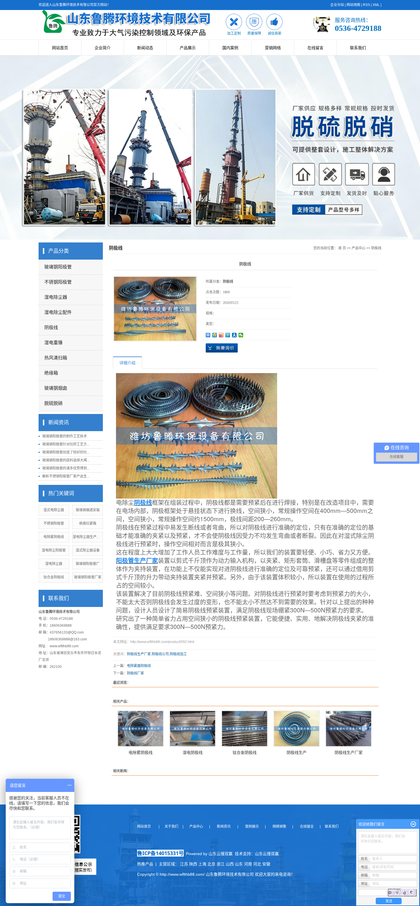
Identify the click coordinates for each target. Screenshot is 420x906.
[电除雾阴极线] (140, 728)
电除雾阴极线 (53, 537)
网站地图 (353, 5)
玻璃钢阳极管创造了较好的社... (65, 452)
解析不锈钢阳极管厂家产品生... (65, 476)
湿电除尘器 (55, 297)
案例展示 (251, 827)
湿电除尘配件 (58, 312)
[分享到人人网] (234, 335)
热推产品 (145, 864)
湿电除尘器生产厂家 (88, 537)
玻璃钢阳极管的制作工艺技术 (64, 436)
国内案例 (230, 47)
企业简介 (103, 47)
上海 (202, 864)
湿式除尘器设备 (88, 550)
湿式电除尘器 (53, 510)
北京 (211, 864)
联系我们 (358, 47)
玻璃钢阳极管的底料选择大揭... (65, 460)
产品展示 (188, 47)
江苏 (184, 864)
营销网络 (273, 47)
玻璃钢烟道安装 (88, 510)
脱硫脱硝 (53, 403)
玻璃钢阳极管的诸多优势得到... (65, 468)
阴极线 (51, 327)
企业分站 (337, 5)
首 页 (342, 248)
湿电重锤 (53, 342)
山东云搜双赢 (267, 853)
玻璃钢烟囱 (55, 388)
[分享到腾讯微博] (227, 335)
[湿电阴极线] (192, 728)
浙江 (221, 864)
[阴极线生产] (296, 728)
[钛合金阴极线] (244, 728)
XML (376, 5)
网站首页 (60, 47)
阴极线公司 (160, 654)
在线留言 (315, 47)
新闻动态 (145, 47)
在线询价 (222, 348)
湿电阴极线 (193, 752)
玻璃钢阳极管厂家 (87, 577)
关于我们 (173, 827)
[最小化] (413, 824)
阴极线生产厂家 (139, 654)
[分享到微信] (241, 335)
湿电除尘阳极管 (54, 550)
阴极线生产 (297, 752)
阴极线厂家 (135, 673)
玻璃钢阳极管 (58, 266)
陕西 (193, 864)
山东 (239, 864)
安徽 (266, 864)
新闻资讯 (223, 827)
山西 (230, 864)
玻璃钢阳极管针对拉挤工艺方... (65, 444)
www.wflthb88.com (64, 646)
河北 (257, 864)
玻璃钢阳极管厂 (88, 564)
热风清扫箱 (55, 357)
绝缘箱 (51, 373)
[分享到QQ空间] (214, 335)
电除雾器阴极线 (139, 666)
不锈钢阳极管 (58, 282)
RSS (366, 5)
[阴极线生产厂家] (348, 728)
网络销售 (280, 827)
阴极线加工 (178, 654)
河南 (248, 864)
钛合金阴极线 (53, 577)
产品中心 (358, 248)
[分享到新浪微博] (221, 335)
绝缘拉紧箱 (87, 523)
